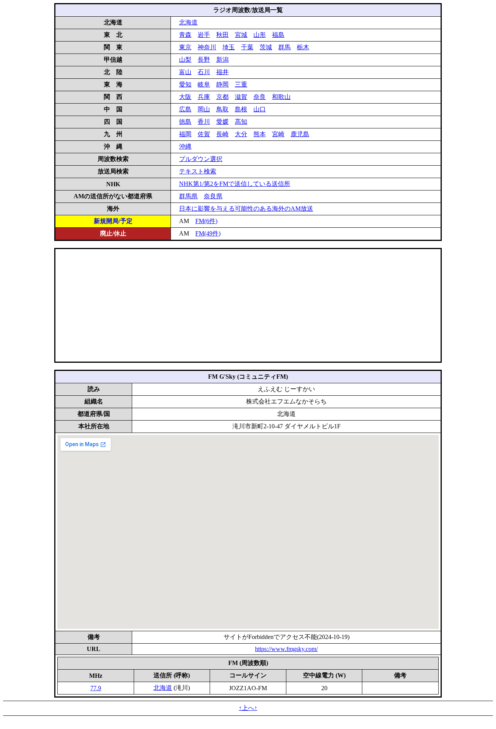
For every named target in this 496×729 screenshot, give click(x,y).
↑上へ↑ (248, 708)
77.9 (95, 688)
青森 (185, 34)
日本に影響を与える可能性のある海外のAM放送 (246, 208)
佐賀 (204, 134)
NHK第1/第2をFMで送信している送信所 (234, 183)
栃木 (303, 47)
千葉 (247, 47)
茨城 (266, 47)
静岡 (222, 84)
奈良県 (213, 196)
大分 (241, 134)
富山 (185, 72)
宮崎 (278, 134)
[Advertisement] (248, 305)
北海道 (188, 22)
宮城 (241, 34)
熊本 (259, 134)
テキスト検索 (197, 171)
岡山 (204, 109)
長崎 (222, 134)
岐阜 (204, 84)
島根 (241, 109)
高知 (241, 121)
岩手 (204, 34)
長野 (204, 59)
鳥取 (222, 109)
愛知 (185, 84)
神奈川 (207, 47)
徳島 (185, 121)
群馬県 (188, 196)
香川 (204, 121)
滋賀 (241, 97)
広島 (185, 109)
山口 (259, 109)
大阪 (185, 97)
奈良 (259, 97)
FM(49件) (207, 233)
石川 (204, 72)
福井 (222, 72)
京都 (222, 97)
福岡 (185, 134)
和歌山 (281, 97)
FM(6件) (206, 221)
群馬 (284, 47)
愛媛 (222, 121)
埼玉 (228, 47)
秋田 (222, 34)
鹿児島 (300, 134)
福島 (278, 34)
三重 (241, 84)
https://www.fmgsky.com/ (286, 649)
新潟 (222, 59)
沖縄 (185, 146)
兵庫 (204, 97)
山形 (259, 34)
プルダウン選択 (200, 159)
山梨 (185, 59)
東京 (185, 47)
